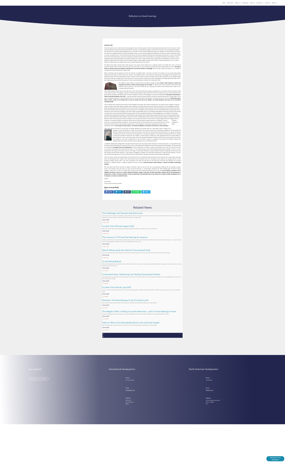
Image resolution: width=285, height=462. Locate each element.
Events (251, 2)
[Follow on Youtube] (43, 389)
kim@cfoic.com (209, 390)
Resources (259, 2)
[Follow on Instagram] (35, 389)
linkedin (119, 191)
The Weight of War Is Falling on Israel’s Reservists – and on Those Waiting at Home (139, 311)
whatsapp (137, 191)
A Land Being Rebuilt (111, 261)
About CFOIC (230, 2)
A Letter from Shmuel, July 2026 (116, 287)
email (128, 191)
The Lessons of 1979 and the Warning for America (124, 237)
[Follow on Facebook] (30, 389)
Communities (245, 2)
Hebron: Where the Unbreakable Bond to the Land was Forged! (130, 322)
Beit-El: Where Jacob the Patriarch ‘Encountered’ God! (126, 250)
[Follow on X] (39, 389)
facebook (110, 191)
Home (224, 2)
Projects (237, 2)
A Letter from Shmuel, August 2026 (118, 226)
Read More (106, 220)
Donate (273, 2)
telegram (147, 191)
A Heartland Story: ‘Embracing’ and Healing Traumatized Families (131, 274)
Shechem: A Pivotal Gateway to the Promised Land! (125, 300)
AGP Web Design (144, 444)
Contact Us (267, 2)
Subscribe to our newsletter (38, 379)
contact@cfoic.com (130, 390)
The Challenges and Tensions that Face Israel (122, 213)
